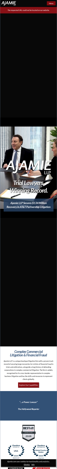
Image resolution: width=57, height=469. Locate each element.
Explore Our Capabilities (28, 385)
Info (33, 464)
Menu (51, 3)
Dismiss (27, 464)
